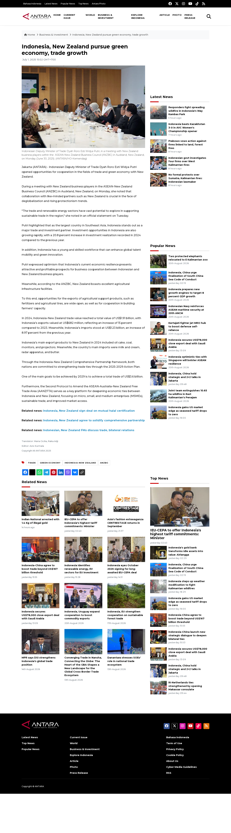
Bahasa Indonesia (32, 3)
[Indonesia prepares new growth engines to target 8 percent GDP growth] (158, 294)
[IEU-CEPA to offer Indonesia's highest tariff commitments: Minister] (83, 503)
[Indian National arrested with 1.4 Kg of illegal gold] (40, 503)
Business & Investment (106, 16)
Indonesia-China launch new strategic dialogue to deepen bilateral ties (187, 635)
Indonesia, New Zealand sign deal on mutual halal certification (89, 410)
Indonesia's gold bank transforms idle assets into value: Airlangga (185, 551)
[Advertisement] (179, 67)
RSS (168, 772)
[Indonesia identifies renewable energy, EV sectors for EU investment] (83, 549)
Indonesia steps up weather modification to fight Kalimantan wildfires (186, 585)
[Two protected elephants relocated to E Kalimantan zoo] (158, 261)
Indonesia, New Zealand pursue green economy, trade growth (110, 34)
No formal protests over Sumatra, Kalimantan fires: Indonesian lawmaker (185, 178)
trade (32, 463)
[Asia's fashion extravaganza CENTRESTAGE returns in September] (126, 503)
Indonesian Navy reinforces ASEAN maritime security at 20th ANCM (186, 310)
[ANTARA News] (37, 16)
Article (164, 15)
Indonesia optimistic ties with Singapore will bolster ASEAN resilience (187, 360)
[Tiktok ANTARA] (197, 3)
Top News (83, 3)
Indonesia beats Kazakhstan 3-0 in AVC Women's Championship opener (186, 128)
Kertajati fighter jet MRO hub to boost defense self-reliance (187, 326)
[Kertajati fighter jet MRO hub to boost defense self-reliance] (158, 328)
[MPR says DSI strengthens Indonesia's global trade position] (40, 641)
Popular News (68, 3)
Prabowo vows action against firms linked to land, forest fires (187, 144)
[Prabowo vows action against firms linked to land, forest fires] (158, 145)
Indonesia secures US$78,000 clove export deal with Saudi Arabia (40, 615)
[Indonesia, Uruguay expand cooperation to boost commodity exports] (83, 595)
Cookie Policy (175, 755)
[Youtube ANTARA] (190, 3)
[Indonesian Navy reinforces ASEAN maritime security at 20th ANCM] (158, 311)
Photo (177, 15)
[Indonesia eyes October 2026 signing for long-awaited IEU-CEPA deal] (126, 549)
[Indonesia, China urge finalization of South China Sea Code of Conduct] (158, 277)
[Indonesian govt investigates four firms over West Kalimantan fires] (158, 162)
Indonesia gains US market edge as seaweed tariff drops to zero (187, 411)
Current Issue (69, 16)
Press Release (189, 16)
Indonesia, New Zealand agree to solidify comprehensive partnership (94, 420)
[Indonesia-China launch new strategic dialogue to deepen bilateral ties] (158, 636)
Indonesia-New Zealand (80, 463)
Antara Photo (99, 3)
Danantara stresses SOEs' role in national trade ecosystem (124, 661)
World (90, 15)
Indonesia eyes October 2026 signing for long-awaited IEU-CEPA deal (122, 569)
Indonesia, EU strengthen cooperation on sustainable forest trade (125, 615)
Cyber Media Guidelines (181, 767)
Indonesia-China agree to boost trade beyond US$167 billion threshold (40, 569)
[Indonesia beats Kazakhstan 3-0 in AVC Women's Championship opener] (158, 129)
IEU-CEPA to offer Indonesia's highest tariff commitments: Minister (80, 523)
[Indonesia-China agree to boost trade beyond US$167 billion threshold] (40, 549)
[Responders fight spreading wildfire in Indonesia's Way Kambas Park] (158, 112)
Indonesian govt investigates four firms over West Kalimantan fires (187, 161)
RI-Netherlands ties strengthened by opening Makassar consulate (185, 686)
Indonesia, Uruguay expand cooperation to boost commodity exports (82, 615)
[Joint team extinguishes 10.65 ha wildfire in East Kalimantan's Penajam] (158, 395)
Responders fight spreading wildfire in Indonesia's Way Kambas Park (186, 111)
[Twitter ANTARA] (177, 3)
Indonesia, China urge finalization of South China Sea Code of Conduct (185, 276)
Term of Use (174, 743)
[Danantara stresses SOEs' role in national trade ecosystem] (126, 641)
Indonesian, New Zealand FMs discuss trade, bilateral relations (88, 430)
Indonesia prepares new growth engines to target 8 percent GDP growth (186, 293)
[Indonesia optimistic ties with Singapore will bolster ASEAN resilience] (158, 361)
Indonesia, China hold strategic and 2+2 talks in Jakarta (184, 377)
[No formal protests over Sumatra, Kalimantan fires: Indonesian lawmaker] (158, 179)
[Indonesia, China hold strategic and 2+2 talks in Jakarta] (158, 378)
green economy (50, 463)
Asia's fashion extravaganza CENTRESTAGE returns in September (125, 523)
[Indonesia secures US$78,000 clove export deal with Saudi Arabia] (40, 595)
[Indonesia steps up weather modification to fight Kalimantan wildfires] (158, 586)
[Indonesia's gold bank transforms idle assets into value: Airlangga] (158, 552)
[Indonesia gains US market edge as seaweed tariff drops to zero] (158, 412)
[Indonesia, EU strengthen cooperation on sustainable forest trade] (126, 595)
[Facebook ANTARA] (170, 3)
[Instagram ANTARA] (183, 3)
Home (57, 15)
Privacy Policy (175, 749)
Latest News (51, 3)
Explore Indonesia (138, 16)
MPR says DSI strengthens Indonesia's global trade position (38, 661)
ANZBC (104, 463)
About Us (172, 761)
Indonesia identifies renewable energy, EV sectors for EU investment (81, 569)
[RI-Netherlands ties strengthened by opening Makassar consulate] (158, 687)
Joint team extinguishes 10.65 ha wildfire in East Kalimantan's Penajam (187, 394)
